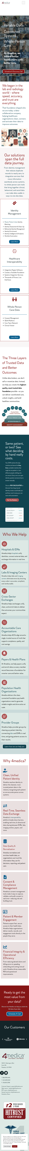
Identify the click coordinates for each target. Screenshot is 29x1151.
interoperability (15, 817)
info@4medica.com (15, 1092)
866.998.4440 (6, 1077)
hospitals (15, 553)
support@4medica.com (17, 1086)
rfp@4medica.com (12, 1090)
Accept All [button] (14, 1146)
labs (11, 733)
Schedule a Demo (6, 1094)
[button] (23, 2)
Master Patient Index (11, 222)
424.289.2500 (6, 1080)
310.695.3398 (6, 1082)
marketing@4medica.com (15, 1088)
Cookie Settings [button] (7, 1146)
